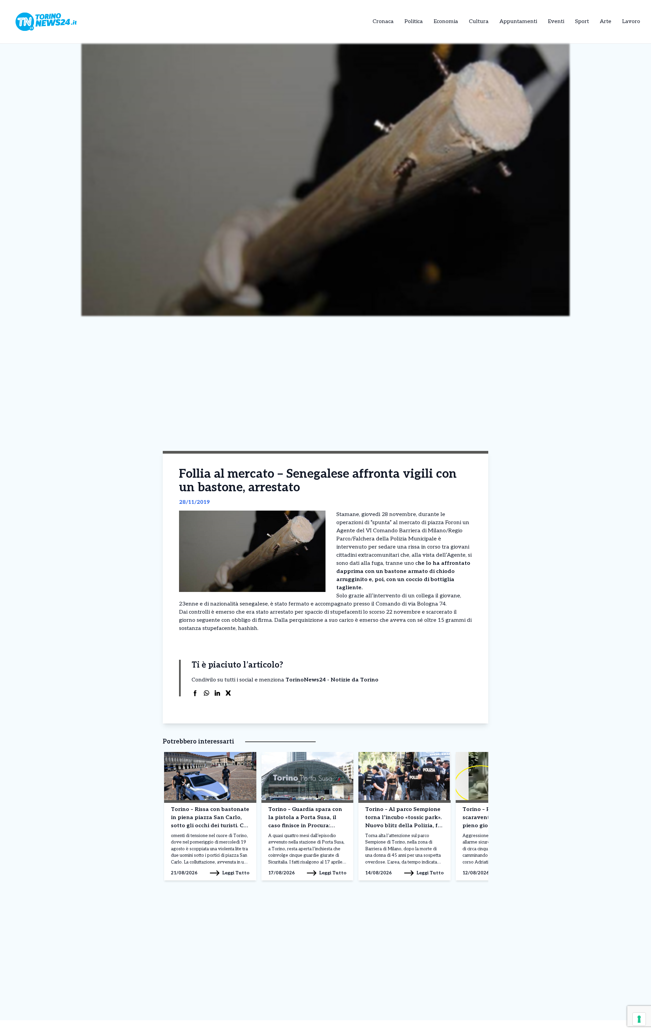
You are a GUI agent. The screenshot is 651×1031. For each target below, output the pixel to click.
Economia (446, 21)
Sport (582, 21)
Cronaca (383, 21)
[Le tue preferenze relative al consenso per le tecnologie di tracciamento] (639, 1019)
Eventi (556, 21)
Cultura (479, 21)
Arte (605, 21)
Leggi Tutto (236, 873)
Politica (414, 21)
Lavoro (631, 21)
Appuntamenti (518, 21)
